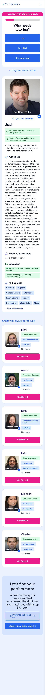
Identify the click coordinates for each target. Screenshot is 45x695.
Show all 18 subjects (15, 308)
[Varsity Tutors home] (11, 4)
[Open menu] (40, 4)
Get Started (22, 356)
